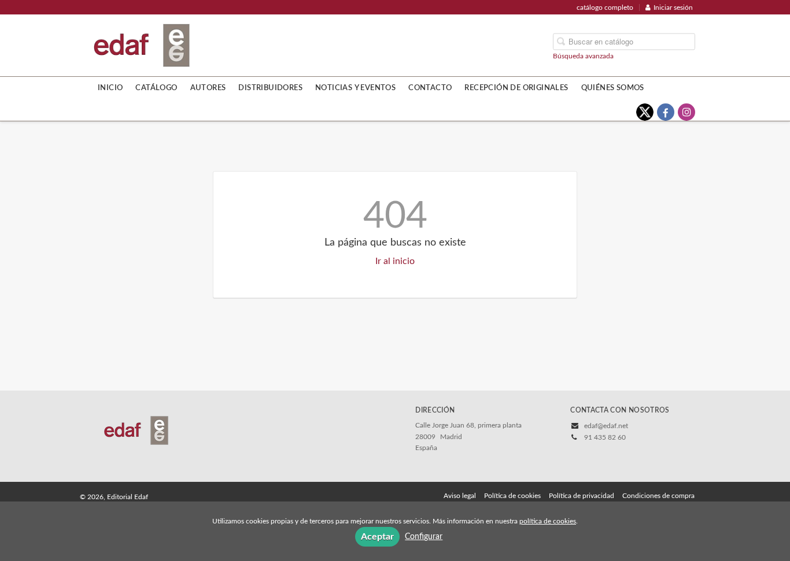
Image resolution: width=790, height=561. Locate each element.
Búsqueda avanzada (583, 55)
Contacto (430, 87)
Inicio (110, 87)
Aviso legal (460, 495)
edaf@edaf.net (606, 425)
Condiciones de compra (658, 495)
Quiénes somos (612, 87)
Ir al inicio (395, 261)
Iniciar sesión (673, 7)
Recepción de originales (516, 87)
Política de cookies (512, 495)
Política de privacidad (581, 495)
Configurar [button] (423, 537)
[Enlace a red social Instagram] (686, 112)
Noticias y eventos (355, 87)
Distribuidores (270, 87)
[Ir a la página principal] (142, 44)
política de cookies (547, 521)
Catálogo (156, 87)
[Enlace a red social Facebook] (665, 112)
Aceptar (377, 536)
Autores (208, 87)
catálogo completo (605, 7)
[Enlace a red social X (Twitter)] (645, 112)
